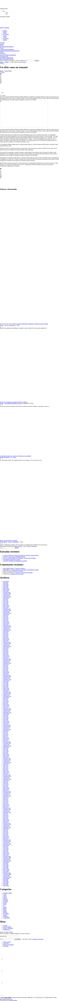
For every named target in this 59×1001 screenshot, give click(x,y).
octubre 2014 (6, 777)
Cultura (5, 37)
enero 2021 (6, 674)
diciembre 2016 (7, 741)
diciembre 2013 (7, 791)
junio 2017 (5, 733)
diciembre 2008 (7, 873)
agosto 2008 (6, 878)
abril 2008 (5, 884)
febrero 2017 (6, 739)
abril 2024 (5, 620)
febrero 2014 (6, 788)
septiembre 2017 (7, 729)
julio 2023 (5, 632)
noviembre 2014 (7, 776)
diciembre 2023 (7, 625)
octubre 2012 (6, 811)
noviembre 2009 (7, 857)
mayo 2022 (6, 652)
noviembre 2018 (7, 710)
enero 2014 (6, 790)
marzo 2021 (6, 671)
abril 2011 (5, 834)
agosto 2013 (6, 797)
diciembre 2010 (7, 840)
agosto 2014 (6, 780)
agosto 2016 (6, 747)
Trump (2, 56)
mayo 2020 (6, 685)
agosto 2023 (6, 631)
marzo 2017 (6, 737)
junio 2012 (5, 815)
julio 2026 (5, 582)
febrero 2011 (6, 837)
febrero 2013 (6, 805)
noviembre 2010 (7, 841)
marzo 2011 (6, 835)
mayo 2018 (6, 718)
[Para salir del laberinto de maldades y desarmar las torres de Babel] (29, 322)
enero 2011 (5, 838)
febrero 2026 (6, 589)
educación (2, 59)
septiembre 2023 (7, 629)
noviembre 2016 (7, 743)
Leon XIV (2, 55)
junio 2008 (5, 881)
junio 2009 (5, 864)
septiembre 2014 (7, 779)
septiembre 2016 (7, 746)
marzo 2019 (6, 704)
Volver (24, 62)
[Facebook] (29, 74)
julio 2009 (5, 863)
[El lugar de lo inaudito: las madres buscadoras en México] (29, 400)
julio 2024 (5, 616)
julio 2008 (5, 880)
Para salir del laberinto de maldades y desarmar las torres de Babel (32, 323)
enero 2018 (6, 723)
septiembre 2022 (7, 646)
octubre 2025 (6, 595)
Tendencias (6, 38)
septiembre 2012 (7, 812)
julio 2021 (5, 665)
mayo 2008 (6, 882)
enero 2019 (6, 707)
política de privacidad (38, 939)
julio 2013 (5, 798)
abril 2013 (5, 802)
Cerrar (4, 30)
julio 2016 (5, 748)
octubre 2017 (6, 728)
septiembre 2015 (7, 762)
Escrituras (5, 901)
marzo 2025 (6, 605)
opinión (6, 56)
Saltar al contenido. (4, 27)
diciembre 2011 (7, 823)
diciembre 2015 (7, 758)
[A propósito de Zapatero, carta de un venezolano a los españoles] (29, 454)
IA (15, 50)
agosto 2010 (6, 845)
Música (12, 49)
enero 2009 (6, 871)
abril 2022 (5, 653)
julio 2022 (5, 649)
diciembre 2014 (7, 775)
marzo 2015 (6, 770)
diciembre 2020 (7, 675)
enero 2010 (6, 855)
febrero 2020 (6, 689)
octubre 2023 (6, 628)
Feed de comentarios (8, 928)
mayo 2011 (5, 833)
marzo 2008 (6, 885)
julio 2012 (5, 813)
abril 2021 (5, 670)
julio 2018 (5, 715)
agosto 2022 (6, 647)
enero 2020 (6, 690)
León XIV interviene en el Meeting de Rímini (14, 556)
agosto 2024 (6, 614)
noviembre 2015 (7, 759)
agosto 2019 (6, 697)
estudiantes (13, 55)
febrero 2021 (6, 672)
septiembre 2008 (7, 877)
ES (4, 11)
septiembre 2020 (7, 679)
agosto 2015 (6, 764)
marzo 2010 (6, 852)
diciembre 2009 (7, 856)
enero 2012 (6, 822)
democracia (8, 55)
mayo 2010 (6, 849)
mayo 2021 (6, 668)
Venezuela (10, 59)
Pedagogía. (10, 57)
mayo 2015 (6, 768)
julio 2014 (5, 781)
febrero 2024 (6, 623)
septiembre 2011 (7, 827)
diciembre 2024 (7, 609)
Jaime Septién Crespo (8, 568)
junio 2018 (5, 717)
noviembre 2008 (7, 874)
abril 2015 (5, 769)
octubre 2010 (6, 842)
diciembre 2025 (7, 592)
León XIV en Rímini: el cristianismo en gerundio (15, 561)
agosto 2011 (6, 828)
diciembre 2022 (7, 642)
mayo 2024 (6, 618)
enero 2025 (6, 607)
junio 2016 (5, 750)
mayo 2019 (6, 701)
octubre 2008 (6, 875)
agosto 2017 (6, 730)
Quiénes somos (6, 942)
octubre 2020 (6, 678)
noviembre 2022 (7, 643)
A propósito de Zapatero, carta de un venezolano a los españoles (15, 456)
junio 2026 (5, 584)
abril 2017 (5, 736)
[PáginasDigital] (15, 24)
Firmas (4, 33)
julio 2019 (5, 699)
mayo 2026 (6, 585)
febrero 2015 (6, 772)
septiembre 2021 (7, 663)
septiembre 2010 (7, 844)
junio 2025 (5, 600)
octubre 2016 (6, 744)
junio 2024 (5, 617)
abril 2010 (5, 851)
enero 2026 (6, 591)
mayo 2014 (6, 784)
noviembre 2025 (7, 594)
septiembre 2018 (7, 712)
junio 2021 (5, 667)
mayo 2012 (6, 816)
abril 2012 (5, 817)
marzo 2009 (6, 869)
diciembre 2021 (7, 658)
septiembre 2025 (7, 596)
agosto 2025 (6, 598)
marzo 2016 (6, 754)
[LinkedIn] (29, 77)
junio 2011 (5, 831)
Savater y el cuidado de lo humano (24, 572)
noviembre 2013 (7, 793)
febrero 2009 (6, 870)
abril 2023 (5, 636)
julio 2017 (5, 732)
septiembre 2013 (7, 795)
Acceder (5, 925)
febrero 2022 (6, 656)
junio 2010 (5, 848)
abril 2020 (5, 686)
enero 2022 (6, 657)
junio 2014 (5, 783)
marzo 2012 (6, 819)
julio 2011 (5, 830)
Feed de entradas (7, 926)
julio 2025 (5, 599)
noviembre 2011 (7, 824)
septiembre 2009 (7, 860)
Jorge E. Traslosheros (10, 325)
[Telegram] (29, 80)
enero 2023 (6, 641)
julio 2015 (5, 765)
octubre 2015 (6, 761)
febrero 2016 (6, 755)
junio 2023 (5, 634)
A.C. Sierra (13, 457)
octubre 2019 (6, 694)
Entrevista (5, 57)
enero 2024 (6, 624)
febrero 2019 (6, 705)
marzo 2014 (6, 787)
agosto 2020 (6, 681)
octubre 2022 (6, 645)
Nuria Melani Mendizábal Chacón (13, 403)
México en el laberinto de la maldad (8, 540)
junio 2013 (5, 799)
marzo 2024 (6, 621)
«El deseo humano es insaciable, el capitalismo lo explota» (25, 569)
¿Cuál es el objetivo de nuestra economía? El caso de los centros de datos (20, 555)
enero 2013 (6, 806)
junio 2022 (5, 650)
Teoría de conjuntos (20, 568)
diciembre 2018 (7, 708)
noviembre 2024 (7, 610)
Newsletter (5, 946)
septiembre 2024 (7, 613)
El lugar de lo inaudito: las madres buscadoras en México (14, 402)
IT (6, 14)
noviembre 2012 (7, 809)
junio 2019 (5, 700)
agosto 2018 (6, 714)
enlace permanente (32, 546)
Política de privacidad (8, 944)
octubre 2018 (6, 711)
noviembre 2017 (7, 726)
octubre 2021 (6, 661)
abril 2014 (5, 786)
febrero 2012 (6, 820)
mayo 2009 (6, 866)
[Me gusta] (0, 92)
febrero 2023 (6, 639)
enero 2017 (6, 740)
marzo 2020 (6, 687)
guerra (1, 57)
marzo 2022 (6, 654)
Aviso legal (6, 943)
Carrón (4, 35)
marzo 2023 (6, 638)
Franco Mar (6, 569)
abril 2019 (5, 703)
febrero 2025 (6, 606)
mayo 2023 (6, 635)
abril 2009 (5, 867)
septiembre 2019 (7, 696)
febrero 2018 (6, 722)
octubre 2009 (6, 859)
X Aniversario (6, 918)
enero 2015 (6, 773)
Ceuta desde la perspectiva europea (11, 559)
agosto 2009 (6, 862)
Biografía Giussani (7, 893)
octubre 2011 (6, 826)
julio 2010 (5, 846)
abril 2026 (5, 587)
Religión (11, 46)
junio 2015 (5, 766)
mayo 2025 (6, 602)
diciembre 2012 (7, 808)
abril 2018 (5, 719)
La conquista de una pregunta (16, 574)
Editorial (5, 31)
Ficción (5, 49)
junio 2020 (5, 683)
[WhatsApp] (29, 78)
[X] (29, 75)
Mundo (2, 71)
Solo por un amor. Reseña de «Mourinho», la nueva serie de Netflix (19, 558)
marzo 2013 (6, 804)
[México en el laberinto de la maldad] (29, 539)
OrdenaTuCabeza (12, 1000)
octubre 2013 (6, 794)
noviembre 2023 (7, 627)
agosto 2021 (6, 664)
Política (7, 46)
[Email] (29, 81)
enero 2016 (6, 757)
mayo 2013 (6, 801)
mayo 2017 (6, 734)
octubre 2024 (6, 611)
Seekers (5, 40)
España (6, 59)
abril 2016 (5, 752)
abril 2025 (5, 603)
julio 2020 (5, 682)
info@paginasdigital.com (6, 999)
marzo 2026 (6, 588)
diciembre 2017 (7, 725)
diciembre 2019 (7, 692)
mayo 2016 (6, 751)
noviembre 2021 (7, 660)
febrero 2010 (6, 853)
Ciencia (7, 50)
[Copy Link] (29, 83)
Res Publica (6, 34)
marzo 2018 (6, 721)
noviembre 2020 (7, 676)
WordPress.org (6, 929)
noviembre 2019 (7, 693)
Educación (11, 50)
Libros (8, 49)
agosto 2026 (6, 581)
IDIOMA (2, 936)
